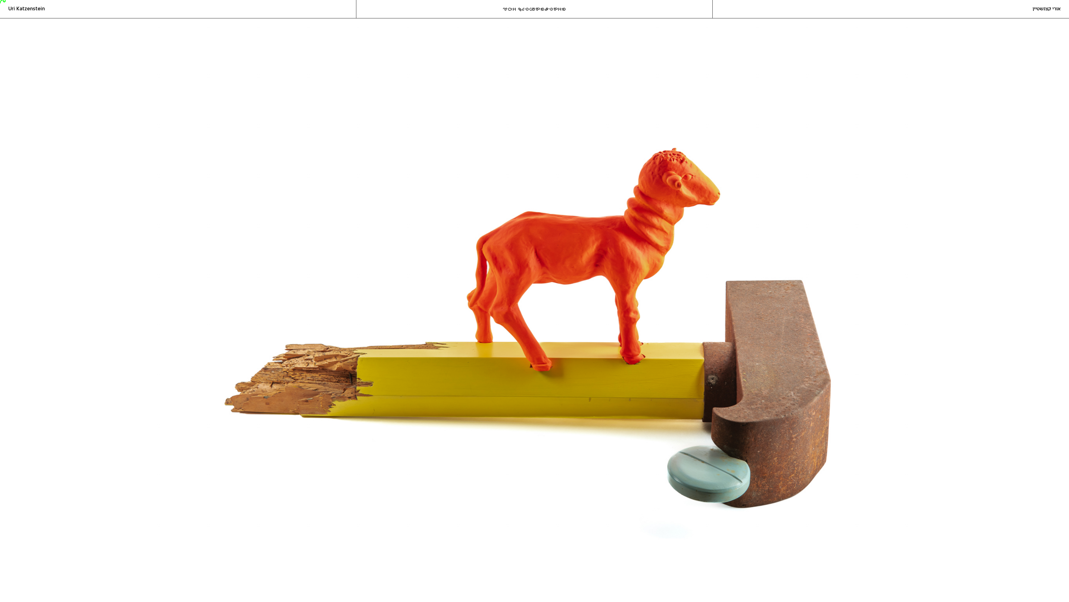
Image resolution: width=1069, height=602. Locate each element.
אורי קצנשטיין (1047, 8)
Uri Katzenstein (26, 8)
